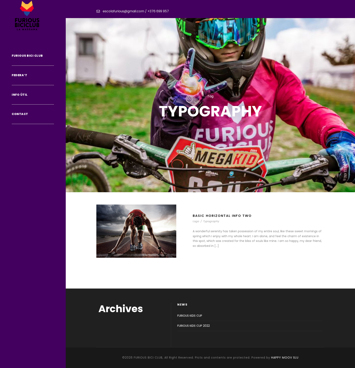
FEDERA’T (19, 75)
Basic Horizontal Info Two (222, 215)
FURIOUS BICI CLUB (27, 56)
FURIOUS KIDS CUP (189, 316)
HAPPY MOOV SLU (285, 357)
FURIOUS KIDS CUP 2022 (193, 326)
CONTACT (20, 114)
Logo (196, 221)
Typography (211, 221)
